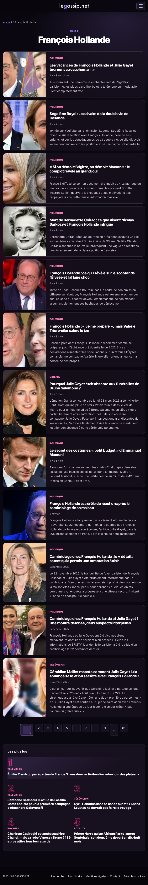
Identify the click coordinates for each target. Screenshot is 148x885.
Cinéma (55, 376)
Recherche (57, 876)
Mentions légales (96, 876)
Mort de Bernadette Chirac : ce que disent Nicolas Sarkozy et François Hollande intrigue (92, 222)
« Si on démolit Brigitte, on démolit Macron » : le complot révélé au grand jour (90, 169)
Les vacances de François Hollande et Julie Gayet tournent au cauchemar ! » (91, 67)
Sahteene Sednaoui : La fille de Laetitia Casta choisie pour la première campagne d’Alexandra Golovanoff (39, 804)
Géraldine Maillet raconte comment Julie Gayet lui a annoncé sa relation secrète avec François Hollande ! (94, 673)
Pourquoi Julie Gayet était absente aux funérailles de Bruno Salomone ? (94, 385)
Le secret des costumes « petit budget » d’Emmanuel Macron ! (95, 452)
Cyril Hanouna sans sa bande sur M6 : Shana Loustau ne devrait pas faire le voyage (107, 806)
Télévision (57, 664)
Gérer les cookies (134, 876)
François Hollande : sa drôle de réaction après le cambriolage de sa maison (90, 505)
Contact (115, 876)
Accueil (7, 22)
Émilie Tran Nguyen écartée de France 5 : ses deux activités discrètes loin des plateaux (73, 774)
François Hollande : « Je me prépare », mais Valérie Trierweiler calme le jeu (92, 328)
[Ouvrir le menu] (140, 6)
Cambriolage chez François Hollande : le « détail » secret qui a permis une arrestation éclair (92, 558)
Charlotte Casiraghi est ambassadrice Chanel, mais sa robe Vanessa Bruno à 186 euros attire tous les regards (39, 837)
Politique (57, 58)
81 (123, 728)
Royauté (13, 828)
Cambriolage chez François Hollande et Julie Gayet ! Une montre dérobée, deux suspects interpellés (94, 620)
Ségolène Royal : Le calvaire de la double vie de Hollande (89, 115)
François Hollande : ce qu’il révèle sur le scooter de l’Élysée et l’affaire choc (92, 275)
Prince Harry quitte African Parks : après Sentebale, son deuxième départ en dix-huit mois (107, 837)
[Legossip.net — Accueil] (74, 6)
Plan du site (75, 876)
